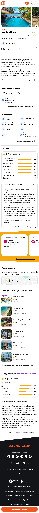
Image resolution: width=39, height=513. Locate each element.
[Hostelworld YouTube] (21, 456)
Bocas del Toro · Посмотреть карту (17, 38)
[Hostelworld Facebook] (8, 456)
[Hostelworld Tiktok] (30, 456)
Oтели (19, 469)
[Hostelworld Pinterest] (26, 456)
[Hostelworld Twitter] (13, 456)
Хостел (4, 29)
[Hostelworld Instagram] (17, 456)
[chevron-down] (23, 380)
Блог (7, 469)
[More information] (34, 184)
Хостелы (13, 469)
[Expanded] (4, 433)
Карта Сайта (27, 500)
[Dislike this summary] (35, 227)
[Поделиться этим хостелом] (36, 26)
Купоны (23, 495)
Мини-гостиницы (28, 469)
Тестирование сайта (14, 500)
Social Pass (19, 474)
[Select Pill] (27, 3)
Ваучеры (30, 495)
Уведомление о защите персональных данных (19, 491)
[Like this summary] (31, 227)
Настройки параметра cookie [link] (19, 504)
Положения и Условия (13, 495)
